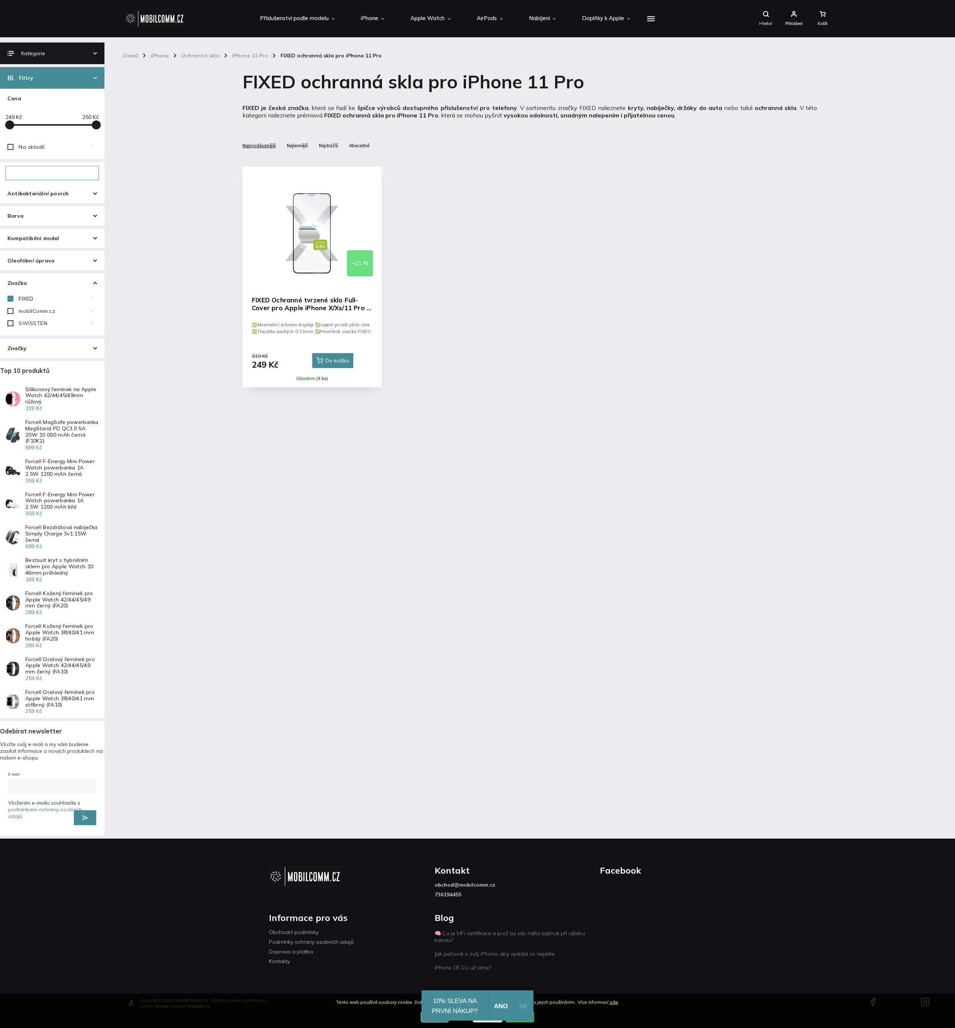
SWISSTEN (56, 323)
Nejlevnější (297, 145)
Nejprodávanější (259, 145)
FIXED (56, 298)
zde (614, 1002)
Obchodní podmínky (294, 932)
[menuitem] (297, 18)
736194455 (448, 894)
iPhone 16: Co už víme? (463, 967)
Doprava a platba (291, 951)
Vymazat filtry (52, 173)
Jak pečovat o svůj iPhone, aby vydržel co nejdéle (494, 953)
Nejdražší (328, 145)
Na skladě (56, 147)
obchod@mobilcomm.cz (465, 884)
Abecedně (359, 145)
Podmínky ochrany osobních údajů (311, 942)
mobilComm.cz (56, 311)
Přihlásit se (85, 817)
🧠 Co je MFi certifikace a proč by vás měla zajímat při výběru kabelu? (510, 936)
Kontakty (279, 961)
